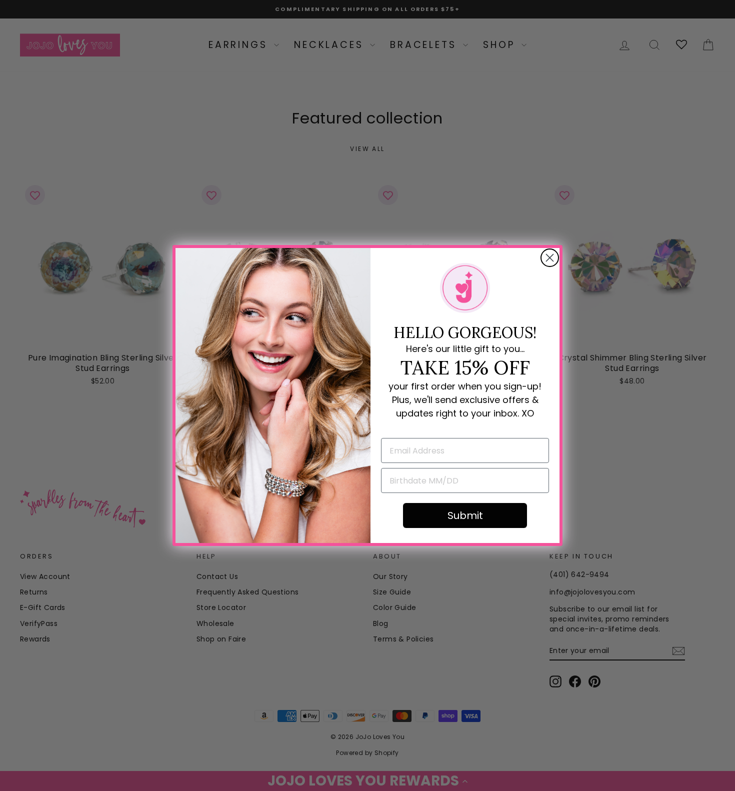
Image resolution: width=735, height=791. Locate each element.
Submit (465, 515)
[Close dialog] (549, 257)
